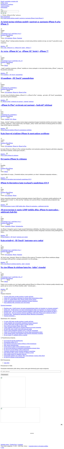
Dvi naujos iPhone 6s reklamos (14, 159)
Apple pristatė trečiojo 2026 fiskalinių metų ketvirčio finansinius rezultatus (23, 333)
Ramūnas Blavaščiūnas (7, 35)
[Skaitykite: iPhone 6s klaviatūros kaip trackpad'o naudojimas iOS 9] (16, 179)
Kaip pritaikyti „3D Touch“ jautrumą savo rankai (22, 240)
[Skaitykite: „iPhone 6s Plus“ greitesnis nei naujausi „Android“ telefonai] (17, 101)
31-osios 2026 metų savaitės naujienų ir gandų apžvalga (18, 321)
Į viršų (2, 447)
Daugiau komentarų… (10, 315)
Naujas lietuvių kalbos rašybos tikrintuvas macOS (17, 346)
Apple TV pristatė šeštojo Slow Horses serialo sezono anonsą (20, 299)
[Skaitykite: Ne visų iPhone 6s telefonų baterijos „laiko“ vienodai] (15, 264)
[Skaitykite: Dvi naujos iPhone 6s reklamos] (9, 155)
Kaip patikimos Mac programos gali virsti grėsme (17, 302)
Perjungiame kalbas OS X (11, 342)
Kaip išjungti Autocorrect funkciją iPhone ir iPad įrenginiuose (20, 343)
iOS (11, 119)
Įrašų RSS (6, 363)
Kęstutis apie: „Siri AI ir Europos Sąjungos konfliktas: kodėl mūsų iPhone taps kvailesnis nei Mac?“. (30, 312)
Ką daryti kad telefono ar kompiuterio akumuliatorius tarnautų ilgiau (22, 348)
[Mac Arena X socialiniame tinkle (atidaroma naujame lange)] (6, 13)
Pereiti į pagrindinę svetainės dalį (9, 1)
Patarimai (19, 38)
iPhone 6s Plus (22, 92)
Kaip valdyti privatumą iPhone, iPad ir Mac (15, 326)
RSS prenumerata (5, 16)
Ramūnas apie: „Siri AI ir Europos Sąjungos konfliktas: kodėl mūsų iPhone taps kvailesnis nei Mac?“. (30, 311)
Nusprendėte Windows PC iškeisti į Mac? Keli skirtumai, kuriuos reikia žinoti (24, 355)
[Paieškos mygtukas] (2, 11)
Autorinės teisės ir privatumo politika (38, 446)
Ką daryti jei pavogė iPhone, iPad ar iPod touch (16, 349)
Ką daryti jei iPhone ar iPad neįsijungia (14, 357)
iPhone (14, 38)
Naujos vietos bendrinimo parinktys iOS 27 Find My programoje (21, 330)
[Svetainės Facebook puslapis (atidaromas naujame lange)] (4, 13)
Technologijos (19, 226)
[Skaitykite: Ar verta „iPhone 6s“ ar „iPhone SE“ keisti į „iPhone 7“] (16, 47)
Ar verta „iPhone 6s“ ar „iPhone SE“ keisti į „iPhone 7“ (24, 51)
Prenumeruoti (4, 374)
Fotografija (8, 226)
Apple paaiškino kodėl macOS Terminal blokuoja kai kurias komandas (22, 327)
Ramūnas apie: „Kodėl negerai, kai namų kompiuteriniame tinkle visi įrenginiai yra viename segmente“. (31, 308)
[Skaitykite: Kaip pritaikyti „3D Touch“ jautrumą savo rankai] (14, 237)
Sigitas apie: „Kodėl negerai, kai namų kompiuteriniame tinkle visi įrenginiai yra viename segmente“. (30, 309)
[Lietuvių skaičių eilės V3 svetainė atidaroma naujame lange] (32, 400)
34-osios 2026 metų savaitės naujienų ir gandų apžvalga (18, 296)
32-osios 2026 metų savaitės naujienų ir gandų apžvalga (18, 324)
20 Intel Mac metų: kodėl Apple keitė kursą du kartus (18, 329)
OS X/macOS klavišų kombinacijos (13, 340)
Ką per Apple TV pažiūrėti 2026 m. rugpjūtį (15, 335)
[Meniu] (1, 9)
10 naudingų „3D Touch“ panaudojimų (17, 78)
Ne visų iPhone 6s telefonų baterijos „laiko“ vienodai (23, 267)
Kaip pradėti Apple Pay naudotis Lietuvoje (15, 354)
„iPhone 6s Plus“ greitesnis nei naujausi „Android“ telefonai (26, 105)
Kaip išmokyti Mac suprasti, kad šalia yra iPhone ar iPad (19, 352)
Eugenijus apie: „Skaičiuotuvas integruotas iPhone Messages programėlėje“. (24, 314)
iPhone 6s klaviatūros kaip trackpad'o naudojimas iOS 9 (25, 183)
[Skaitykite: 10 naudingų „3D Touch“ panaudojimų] (12, 74)
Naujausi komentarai (6, 305)
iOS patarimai (8, 38)
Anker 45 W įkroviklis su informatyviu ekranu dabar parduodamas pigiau (23, 298)
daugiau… (3, 46)
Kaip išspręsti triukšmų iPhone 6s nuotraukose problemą (25, 133)
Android (7, 119)
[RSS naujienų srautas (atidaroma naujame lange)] (2, 13)
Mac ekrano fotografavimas (11, 345)
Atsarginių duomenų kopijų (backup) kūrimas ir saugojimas (19, 351)
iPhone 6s (15, 92)
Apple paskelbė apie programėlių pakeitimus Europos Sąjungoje (21, 301)
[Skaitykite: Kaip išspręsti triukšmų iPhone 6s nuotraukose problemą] (16, 130)
